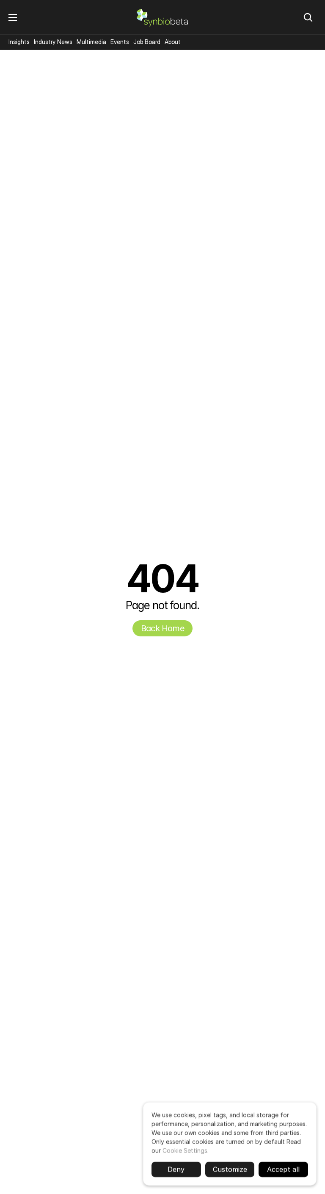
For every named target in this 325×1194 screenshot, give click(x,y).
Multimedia (91, 41)
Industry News (53, 41)
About (173, 41)
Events (119, 41)
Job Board (146, 41)
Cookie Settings (184, 1150)
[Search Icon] (308, 17)
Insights (19, 41)
